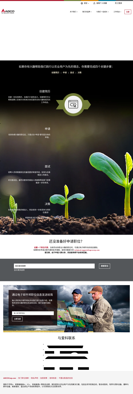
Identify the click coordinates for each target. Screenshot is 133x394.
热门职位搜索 (23, 378)
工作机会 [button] (117, 12)
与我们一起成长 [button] (102, 12)
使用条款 (52, 378)
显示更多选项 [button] (19, 270)
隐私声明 (34, 378)
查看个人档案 (101, 3)
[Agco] (8, 11)
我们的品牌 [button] (86, 12)
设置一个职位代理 (41, 247)
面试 (72, 73)
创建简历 (55, 73)
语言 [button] (86, 3)
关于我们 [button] (73, 12)
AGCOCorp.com (9, 378)
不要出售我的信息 (66, 378)
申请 (65, 73)
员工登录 (118, 3)
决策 (79, 73)
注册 (127, 12)
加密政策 (43, 378)
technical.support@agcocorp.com (87, 250)
